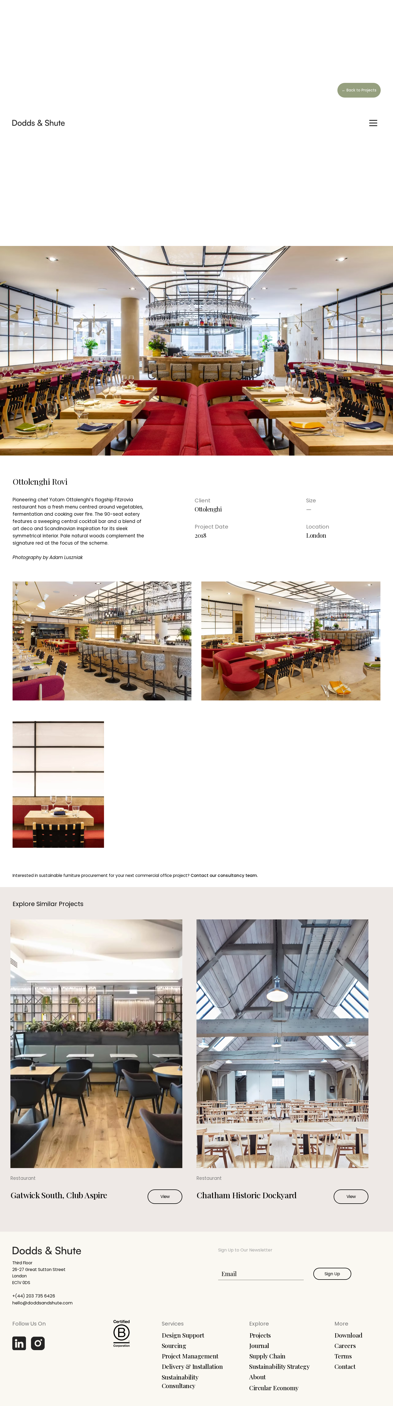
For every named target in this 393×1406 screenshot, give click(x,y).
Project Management (190, 1356)
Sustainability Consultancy (180, 1381)
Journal (259, 1345)
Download (348, 1335)
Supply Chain (267, 1356)
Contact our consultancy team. (224, 875)
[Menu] (373, 123)
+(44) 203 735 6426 (33, 1296)
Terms (343, 1356)
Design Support (183, 1335)
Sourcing (174, 1345)
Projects (260, 1335)
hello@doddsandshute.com (42, 1303)
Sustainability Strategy (279, 1366)
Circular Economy (274, 1388)
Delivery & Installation (192, 1366)
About (257, 1377)
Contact (345, 1366)
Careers (345, 1345)
